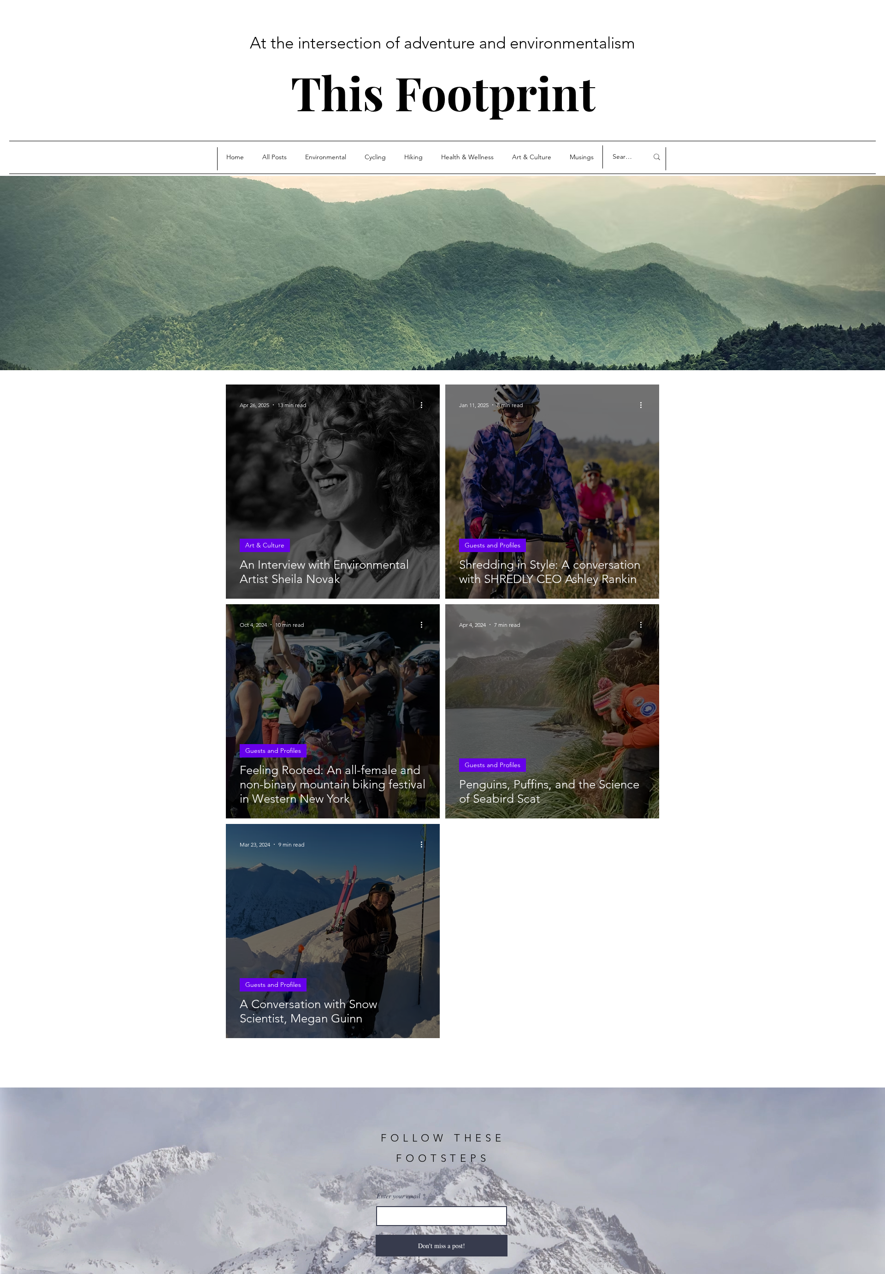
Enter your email (398, 1196)
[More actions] (424, 404)
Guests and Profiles (492, 545)
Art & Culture (264, 545)
